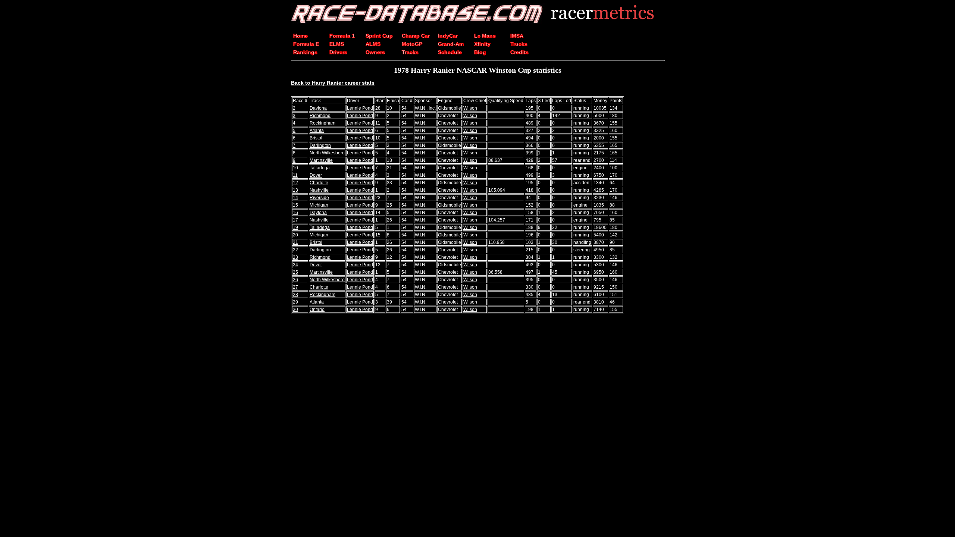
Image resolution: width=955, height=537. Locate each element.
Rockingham (322, 123)
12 (295, 182)
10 (295, 167)
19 (295, 227)
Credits (519, 52)
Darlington (320, 145)
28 (295, 294)
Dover (316, 175)
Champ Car (416, 36)
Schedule (450, 52)
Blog (480, 52)
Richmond (320, 115)
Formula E (306, 44)
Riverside (319, 197)
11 (295, 175)
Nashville (319, 190)
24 (295, 264)
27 (295, 287)
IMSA (516, 36)
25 (295, 272)
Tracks (410, 52)
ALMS (373, 44)
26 (295, 279)
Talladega (320, 167)
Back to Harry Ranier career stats (333, 83)
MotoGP (412, 44)
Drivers (338, 52)
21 (295, 242)
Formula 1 (342, 36)
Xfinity (482, 44)
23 (295, 257)
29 (295, 302)
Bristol (316, 138)
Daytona (318, 108)
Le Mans (485, 36)
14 (295, 197)
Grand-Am (451, 44)
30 (295, 309)
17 (295, 220)
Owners (375, 52)
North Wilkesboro (327, 153)
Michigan (319, 205)
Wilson (470, 108)
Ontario (317, 309)
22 (295, 249)
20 (295, 235)
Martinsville (321, 160)
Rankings (305, 52)
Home (300, 36)
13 (295, 190)
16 (295, 212)
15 (295, 205)
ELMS (336, 44)
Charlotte (319, 182)
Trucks (518, 44)
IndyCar (448, 36)
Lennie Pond (360, 108)
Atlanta (317, 130)
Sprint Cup (379, 36)
